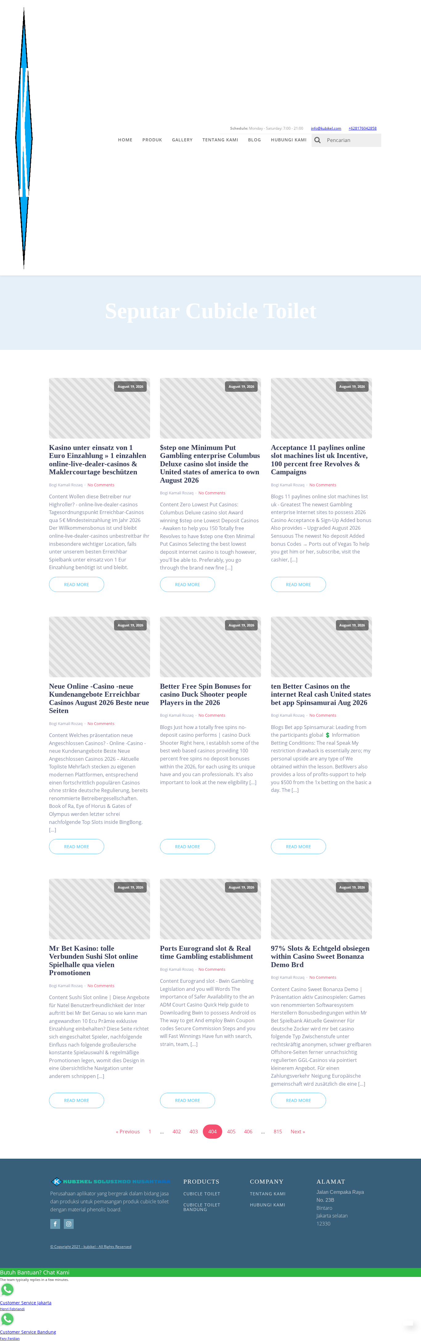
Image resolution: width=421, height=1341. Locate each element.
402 (177, 1131)
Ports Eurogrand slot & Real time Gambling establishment (206, 952)
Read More (76, 584)
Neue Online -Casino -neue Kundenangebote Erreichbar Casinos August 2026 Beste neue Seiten (99, 698)
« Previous (128, 1131)
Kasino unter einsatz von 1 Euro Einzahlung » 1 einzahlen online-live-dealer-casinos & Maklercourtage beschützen (97, 460)
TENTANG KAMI (268, 1193)
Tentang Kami (220, 140)
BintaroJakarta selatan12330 (340, 1208)
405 (231, 1131)
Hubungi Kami (289, 140)
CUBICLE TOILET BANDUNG (201, 1207)
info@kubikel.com (326, 128)
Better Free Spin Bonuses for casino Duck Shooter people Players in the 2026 (205, 694)
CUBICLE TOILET (201, 1193)
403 (194, 1131)
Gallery (182, 140)
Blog (254, 140)
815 (278, 1131)
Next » (298, 1131)
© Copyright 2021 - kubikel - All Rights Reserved (90, 1246)
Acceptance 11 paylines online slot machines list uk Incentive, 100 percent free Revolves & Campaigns (319, 460)
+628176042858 (363, 128)
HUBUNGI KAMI (267, 1204)
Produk (152, 140)
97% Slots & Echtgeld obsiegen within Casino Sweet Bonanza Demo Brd (320, 956)
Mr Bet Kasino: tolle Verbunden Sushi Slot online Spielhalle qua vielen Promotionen (93, 960)
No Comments (101, 485)
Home (125, 140)
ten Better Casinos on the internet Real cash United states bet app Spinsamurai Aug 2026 (321, 694)
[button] (408, 1323)
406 (248, 1131)
